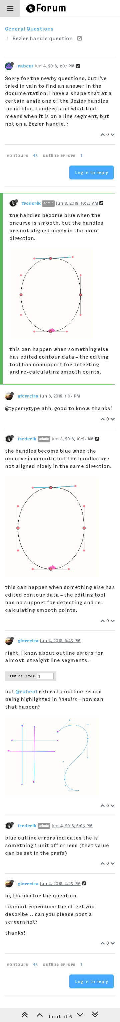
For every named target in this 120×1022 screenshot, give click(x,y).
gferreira (28, 396)
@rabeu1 (26, 691)
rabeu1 (25, 65)
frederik (31, 203)
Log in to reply (91, 172)
